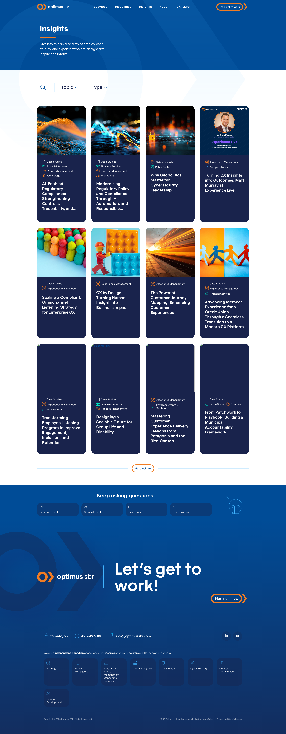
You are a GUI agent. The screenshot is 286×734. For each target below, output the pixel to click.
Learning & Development (54, 700)
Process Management (82, 670)
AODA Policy (165, 719)
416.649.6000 (92, 636)
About (164, 6)
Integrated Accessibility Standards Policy (194, 719)
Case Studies (135, 512)
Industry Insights (49, 512)
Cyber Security (198, 668)
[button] (69, 87)
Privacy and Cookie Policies (229, 719)
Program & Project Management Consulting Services (111, 675)
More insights (142, 468)
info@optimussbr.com (133, 636)
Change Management (227, 670)
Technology (168, 668)
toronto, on (59, 636)
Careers (183, 6)
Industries (123, 6)
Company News (182, 512)
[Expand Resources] (43, 87)
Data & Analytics (142, 668)
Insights (145, 6)
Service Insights (93, 512)
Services (101, 6)
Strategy (51, 668)
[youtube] (237, 636)
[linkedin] (226, 636)
